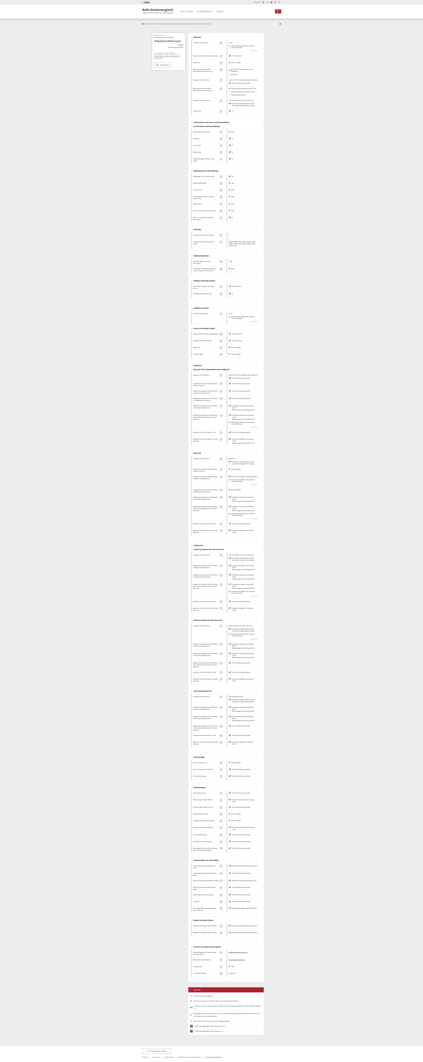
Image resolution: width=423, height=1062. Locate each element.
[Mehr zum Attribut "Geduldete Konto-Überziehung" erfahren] (221, 341)
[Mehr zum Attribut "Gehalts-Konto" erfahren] (221, 204)
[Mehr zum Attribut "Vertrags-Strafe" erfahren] (221, 967)
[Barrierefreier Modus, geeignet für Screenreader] (271, 2)
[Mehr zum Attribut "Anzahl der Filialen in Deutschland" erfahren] (221, 235)
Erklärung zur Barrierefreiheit (189, 1057)
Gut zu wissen (186, 11)
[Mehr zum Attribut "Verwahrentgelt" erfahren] (221, 354)
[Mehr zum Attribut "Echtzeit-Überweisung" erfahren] (221, 835)
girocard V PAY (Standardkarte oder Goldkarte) (242, 70)
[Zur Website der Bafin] (146, 2)
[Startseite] (142, 23)
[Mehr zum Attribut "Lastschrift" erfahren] (221, 902)
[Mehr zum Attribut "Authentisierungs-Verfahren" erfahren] (221, 159)
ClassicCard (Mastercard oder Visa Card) (243, 88)
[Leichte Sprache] (275, 2)
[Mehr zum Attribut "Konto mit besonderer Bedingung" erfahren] (221, 176)
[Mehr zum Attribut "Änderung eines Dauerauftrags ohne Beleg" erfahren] (221, 887)
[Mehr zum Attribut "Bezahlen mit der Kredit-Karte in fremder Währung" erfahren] (221, 608)
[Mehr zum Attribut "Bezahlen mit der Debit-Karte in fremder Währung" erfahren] (221, 439)
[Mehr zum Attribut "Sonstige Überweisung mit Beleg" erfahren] (221, 827)
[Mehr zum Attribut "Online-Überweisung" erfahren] (221, 793)
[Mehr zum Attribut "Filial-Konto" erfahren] (221, 139)
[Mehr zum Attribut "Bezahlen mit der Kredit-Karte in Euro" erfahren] (221, 601)
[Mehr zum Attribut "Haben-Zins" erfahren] (221, 63)
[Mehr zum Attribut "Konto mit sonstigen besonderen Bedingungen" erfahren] (221, 218)
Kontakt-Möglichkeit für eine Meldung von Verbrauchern (167, 57)
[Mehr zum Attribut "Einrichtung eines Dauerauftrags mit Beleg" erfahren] (221, 866)
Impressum (156, 1057)
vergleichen (164, 65)
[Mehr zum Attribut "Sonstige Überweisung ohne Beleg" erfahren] (221, 821)
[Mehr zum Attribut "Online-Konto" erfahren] (221, 111)
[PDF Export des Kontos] (280, 24)
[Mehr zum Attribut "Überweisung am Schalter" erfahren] (221, 800)
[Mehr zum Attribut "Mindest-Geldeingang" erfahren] (221, 183)
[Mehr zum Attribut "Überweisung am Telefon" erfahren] (221, 814)
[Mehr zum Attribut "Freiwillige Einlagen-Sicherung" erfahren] (221, 294)
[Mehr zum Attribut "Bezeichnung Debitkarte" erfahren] (221, 69)
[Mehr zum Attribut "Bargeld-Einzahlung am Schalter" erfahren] (221, 926)
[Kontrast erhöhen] (263, 2)
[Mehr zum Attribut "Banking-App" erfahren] (221, 152)
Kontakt (145, 1057)
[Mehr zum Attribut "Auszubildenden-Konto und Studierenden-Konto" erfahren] (221, 197)
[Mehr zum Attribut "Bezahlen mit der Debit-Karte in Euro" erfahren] (221, 432)
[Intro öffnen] (279, 2)
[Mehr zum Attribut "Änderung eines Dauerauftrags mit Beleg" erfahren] (221, 881)
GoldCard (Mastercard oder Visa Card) (243, 92)
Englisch (257, 2)
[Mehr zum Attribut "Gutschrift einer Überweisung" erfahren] (221, 842)
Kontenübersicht (205, 11)
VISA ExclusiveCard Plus (238, 95)
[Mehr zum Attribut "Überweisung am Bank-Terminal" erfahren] (221, 807)
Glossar (219, 11)
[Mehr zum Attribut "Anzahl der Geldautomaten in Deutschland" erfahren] (221, 261)
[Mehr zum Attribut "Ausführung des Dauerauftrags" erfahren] (221, 895)
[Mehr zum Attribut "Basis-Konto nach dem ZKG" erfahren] (221, 132)
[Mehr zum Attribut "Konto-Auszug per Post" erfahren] (221, 763)
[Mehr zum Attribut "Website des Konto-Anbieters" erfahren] (221, 960)
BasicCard (234, 74)
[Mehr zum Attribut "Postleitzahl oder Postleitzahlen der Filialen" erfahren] (221, 242)
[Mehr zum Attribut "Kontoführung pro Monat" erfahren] (221, 43)
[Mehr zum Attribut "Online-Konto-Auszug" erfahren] (221, 776)
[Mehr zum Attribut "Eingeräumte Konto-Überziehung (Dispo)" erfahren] (221, 56)
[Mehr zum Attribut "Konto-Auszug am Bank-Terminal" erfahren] (221, 769)
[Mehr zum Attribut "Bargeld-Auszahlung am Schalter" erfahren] (221, 933)
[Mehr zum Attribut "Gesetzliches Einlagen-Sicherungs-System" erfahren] (221, 286)
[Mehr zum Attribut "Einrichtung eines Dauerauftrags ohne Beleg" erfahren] (221, 873)
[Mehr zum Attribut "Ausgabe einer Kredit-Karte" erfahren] (221, 100)
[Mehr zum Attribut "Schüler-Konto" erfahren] (221, 190)
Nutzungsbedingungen (213, 1057)
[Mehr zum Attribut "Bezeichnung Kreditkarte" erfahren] (221, 89)
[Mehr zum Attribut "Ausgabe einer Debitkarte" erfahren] (221, 80)
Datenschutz (169, 1057)
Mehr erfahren (254, 50)
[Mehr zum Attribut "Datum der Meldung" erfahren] (221, 973)
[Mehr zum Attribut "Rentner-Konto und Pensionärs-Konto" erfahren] (221, 211)
